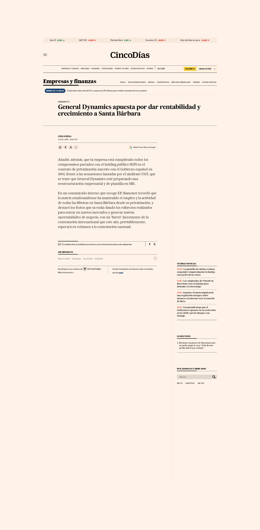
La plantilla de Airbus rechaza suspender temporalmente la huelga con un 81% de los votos (196, 272)
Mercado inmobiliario (180, 82)
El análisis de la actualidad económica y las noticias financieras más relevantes (97, 244)
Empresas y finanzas (70, 69)
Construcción (163, 82)
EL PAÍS (160, 68)
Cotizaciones (107, 69)
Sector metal (64, 258)
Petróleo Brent (116, 40)
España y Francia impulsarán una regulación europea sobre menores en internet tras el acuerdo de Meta (196, 296)
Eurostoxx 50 (151, 40)
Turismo (196, 82)
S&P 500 (83, 40)
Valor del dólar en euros (190, 40)
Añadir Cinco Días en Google (144, 147)
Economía (95, 69)
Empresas (76, 258)
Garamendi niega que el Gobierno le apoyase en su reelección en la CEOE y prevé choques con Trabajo (196, 311)
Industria (99, 258)
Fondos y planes (122, 69)
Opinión (150, 69)
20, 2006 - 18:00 (67, 140)
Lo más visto (183, 336)
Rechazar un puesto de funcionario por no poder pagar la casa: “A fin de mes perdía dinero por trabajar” (197, 345)
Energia (151, 82)
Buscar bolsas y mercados (191, 369)
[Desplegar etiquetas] (155, 258)
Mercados (85, 69)
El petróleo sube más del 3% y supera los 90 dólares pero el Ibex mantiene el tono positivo (107, 90)
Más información (65, 272)
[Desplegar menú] (45, 55)
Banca (123, 82)
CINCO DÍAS (64, 136)
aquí (121, 272)
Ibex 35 (53, 40)
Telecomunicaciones (137, 82)
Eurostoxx (190, 383)
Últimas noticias (138, 69)
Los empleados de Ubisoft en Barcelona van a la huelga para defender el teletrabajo (195, 284)
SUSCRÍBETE (190, 69)
